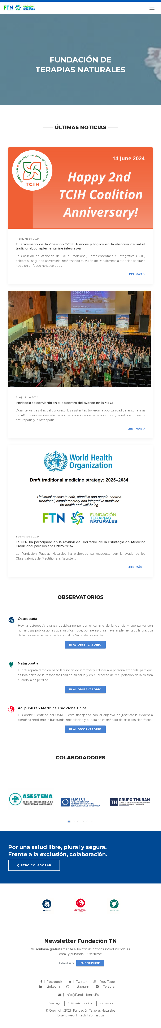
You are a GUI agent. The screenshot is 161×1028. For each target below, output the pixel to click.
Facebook (54, 982)
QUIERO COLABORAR (34, 865)
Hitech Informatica (90, 1015)
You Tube (107, 982)
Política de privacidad (80, 1003)
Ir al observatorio (85, 644)
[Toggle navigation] (152, 8)
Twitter (81, 982)
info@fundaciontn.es (82, 995)
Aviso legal (54, 1003)
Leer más (134, 274)
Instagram (81, 986)
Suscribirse (90, 963)
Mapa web (106, 1003)
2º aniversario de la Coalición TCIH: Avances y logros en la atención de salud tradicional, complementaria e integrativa (80, 246)
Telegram (110, 986)
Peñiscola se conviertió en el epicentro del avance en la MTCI (64, 403)
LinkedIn (53, 986)
